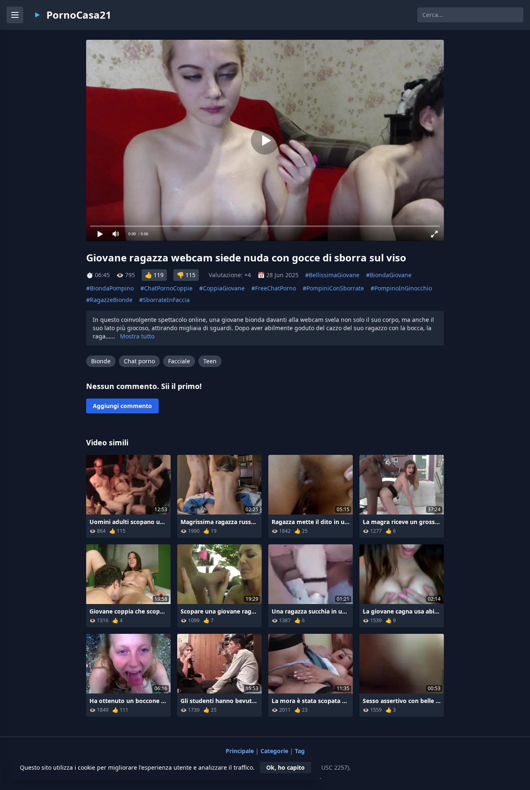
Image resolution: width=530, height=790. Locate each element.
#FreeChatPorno (273, 288)
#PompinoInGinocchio (401, 288)
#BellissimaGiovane (332, 275)
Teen (210, 361)
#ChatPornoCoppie (166, 288)
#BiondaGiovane (389, 275)
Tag (300, 751)
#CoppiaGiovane (222, 288)
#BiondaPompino (110, 288)
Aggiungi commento (122, 406)
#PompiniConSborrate (333, 288)
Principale (240, 751)
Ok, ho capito (285, 767)
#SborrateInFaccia (164, 300)
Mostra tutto (137, 336)
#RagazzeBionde (109, 300)
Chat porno (139, 361)
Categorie (275, 751)
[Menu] (15, 15)
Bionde (101, 361)
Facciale (179, 361)
